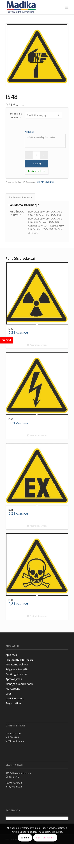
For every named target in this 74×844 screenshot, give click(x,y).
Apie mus (11, 654)
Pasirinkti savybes (38, 344)
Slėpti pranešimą (45, 837)
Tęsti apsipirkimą (36, 171)
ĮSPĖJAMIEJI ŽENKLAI (45, 182)
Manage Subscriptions (19, 684)
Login (9, 693)
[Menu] (66, 7)
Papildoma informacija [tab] (20, 197)
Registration (13, 703)
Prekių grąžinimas (16, 674)
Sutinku (25, 837)
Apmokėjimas (14, 679)
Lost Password (15, 698)
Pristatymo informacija (19, 659)
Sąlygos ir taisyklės (17, 669)
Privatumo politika (17, 664)
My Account (13, 688)
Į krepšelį (36, 163)
